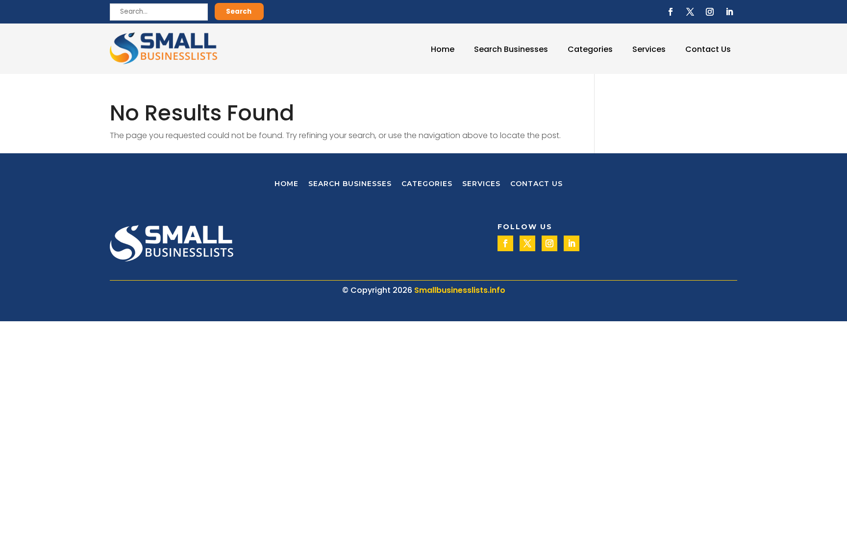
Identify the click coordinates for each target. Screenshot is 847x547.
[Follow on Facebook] (670, 12)
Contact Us (708, 49)
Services (649, 49)
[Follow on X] (690, 12)
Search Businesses (511, 49)
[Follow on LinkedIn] (729, 12)
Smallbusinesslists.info (459, 290)
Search (238, 11)
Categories (590, 49)
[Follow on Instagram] (710, 12)
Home (442, 49)
